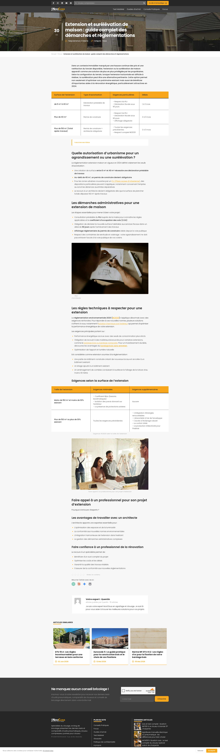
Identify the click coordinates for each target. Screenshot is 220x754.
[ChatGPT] (73, 584)
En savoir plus (48, 751)
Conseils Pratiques (151, 9)
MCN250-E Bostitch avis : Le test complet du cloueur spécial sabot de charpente (155, 742)
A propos (97, 745)
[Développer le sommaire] (144, 142)
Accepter (211, 751)
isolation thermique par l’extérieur (113, 323)
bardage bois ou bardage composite (101, 343)
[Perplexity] (90, 584)
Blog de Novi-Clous (58, 9)
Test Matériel (118, 9)
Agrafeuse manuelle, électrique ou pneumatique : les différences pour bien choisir (155, 734)
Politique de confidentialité (104, 742)
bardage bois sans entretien (114, 345)
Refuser (200, 751)
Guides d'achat (100, 732)
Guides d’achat (134, 9)
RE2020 (115, 317)
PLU (126, 181)
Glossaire (97, 738)
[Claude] (79, 584)
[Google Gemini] (84, 584)
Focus (165, 9)
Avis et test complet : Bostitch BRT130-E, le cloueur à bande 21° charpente (155, 726)
